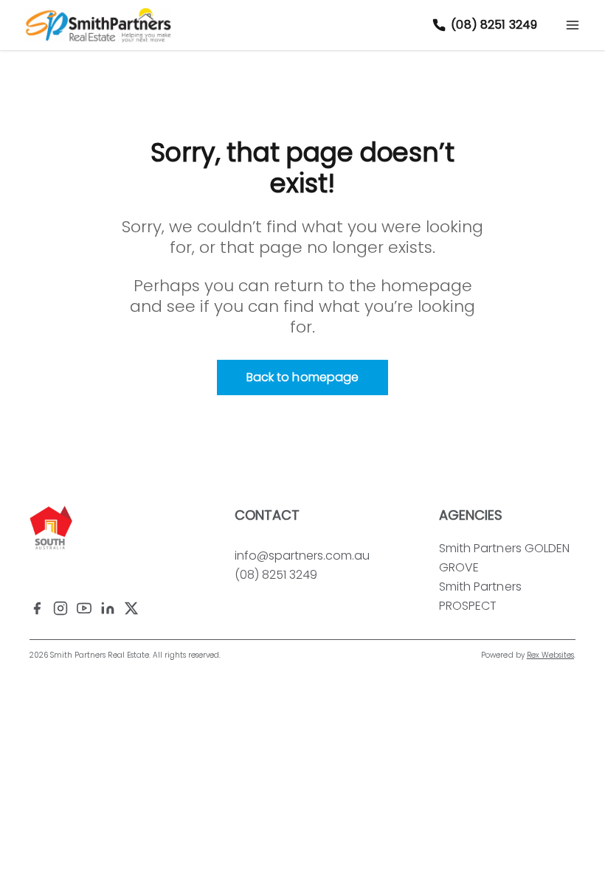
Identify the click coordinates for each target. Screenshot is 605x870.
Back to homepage (302, 377)
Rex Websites (550, 655)
